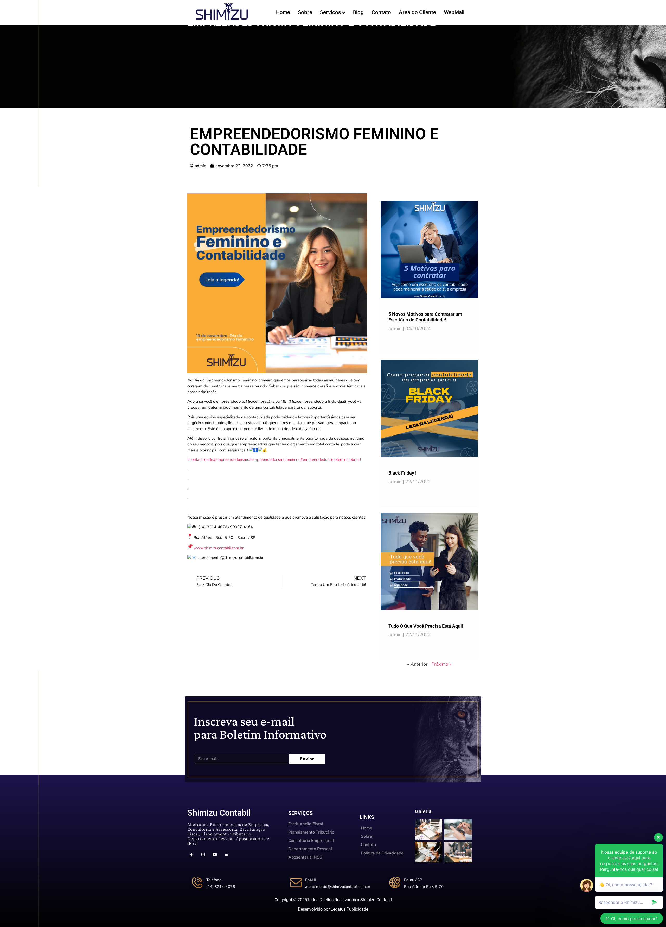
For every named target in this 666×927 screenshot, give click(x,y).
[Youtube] (215, 855)
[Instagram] (203, 855)
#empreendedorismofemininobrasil (330, 459)
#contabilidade (200, 459)
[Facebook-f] (191, 855)
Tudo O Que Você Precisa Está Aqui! (425, 626)
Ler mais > (398, 342)
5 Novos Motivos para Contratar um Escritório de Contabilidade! (425, 317)
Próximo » (441, 664)
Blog (358, 12)
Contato (381, 12)
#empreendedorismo (231, 459)
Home (283, 12)
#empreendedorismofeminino (274, 459)
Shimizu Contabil (219, 813)
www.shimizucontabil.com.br (219, 548)
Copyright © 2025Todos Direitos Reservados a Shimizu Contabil (333, 899)
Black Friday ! (402, 473)
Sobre (305, 12)
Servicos (330, 12)
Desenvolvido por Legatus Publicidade (333, 909)
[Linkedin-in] (226, 855)
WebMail (454, 12)
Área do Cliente (417, 12)
